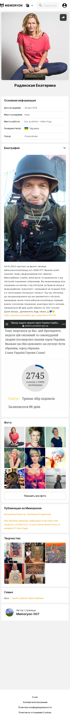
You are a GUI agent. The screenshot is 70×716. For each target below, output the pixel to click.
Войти (64, 5)
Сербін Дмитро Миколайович (27, 598)
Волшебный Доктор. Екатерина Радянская (27, 514)
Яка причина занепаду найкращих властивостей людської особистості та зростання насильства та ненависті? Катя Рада (32, 524)
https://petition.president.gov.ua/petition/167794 (30, 315)
